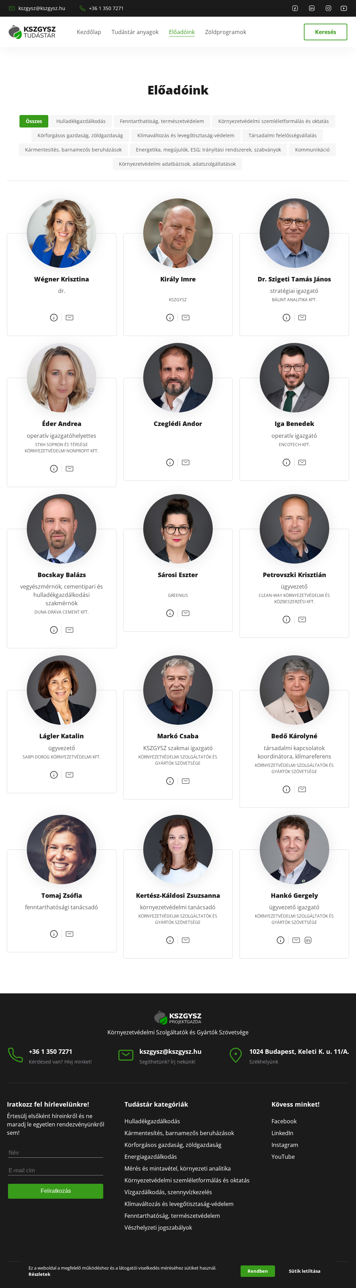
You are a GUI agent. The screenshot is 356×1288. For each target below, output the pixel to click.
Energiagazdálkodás (150, 1156)
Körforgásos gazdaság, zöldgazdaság (172, 1145)
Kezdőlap (89, 32)
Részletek (39, 1274)
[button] (33, 121)
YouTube (283, 1156)
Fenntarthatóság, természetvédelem (172, 1216)
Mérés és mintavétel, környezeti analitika (177, 1168)
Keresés (325, 32)
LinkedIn (282, 1133)
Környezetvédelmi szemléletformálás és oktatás (187, 1180)
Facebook (284, 1121)
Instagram (285, 1145)
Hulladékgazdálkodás (152, 1121)
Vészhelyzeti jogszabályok (158, 1227)
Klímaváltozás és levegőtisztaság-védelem (179, 1204)
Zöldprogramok (225, 32)
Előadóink (182, 32)
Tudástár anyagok (135, 32)
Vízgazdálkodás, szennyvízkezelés (168, 1192)
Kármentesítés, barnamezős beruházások (179, 1133)
